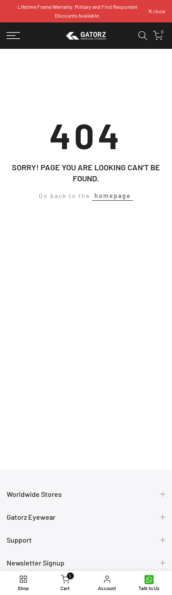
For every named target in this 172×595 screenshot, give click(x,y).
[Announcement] (77, 11)
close (158, 11)
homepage (112, 195)
